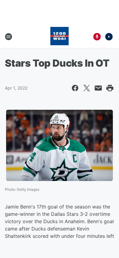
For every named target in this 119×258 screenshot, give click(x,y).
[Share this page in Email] (98, 88)
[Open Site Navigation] (8, 36)
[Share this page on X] (86, 88)
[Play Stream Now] (109, 36)
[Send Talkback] (97, 36)
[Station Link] (59, 36)
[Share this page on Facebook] (75, 88)
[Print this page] (110, 88)
